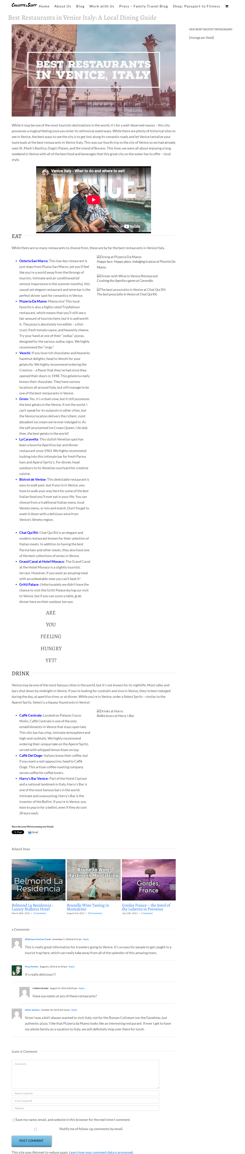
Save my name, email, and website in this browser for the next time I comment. (73, 1119)
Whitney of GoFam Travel (38, 939)
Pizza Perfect (31, 966)
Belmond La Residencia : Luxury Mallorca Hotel (32, 907)
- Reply (85, 939)
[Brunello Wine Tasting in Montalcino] (94, 861)
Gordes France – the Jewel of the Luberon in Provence (146, 907)
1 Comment (147, 913)
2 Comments (39, 913)
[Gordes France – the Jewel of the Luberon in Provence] (149, 861)
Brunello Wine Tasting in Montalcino (88, 907)
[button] (14, 887)
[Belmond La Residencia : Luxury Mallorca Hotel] (38, 861)
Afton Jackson (32, 1009)
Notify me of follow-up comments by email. (91, 1129)
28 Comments (95, 913)
